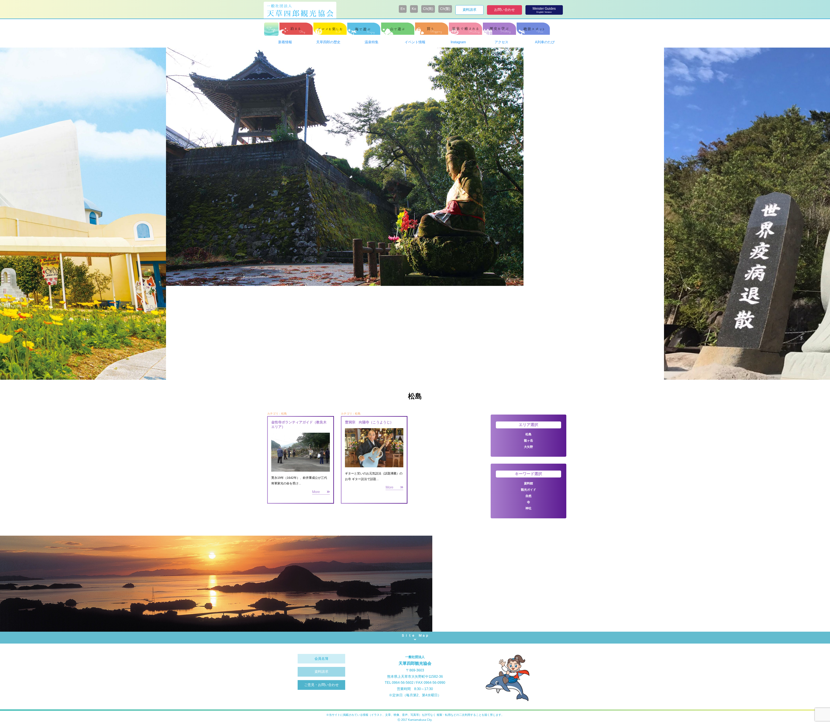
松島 (528, 434)
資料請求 (321, 671)
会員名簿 (321, 658)
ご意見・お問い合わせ (321, 685)
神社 (528, 508)
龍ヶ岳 (528, 440)
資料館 (528, 483)
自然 (528, 496)
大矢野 (528, 446)
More (319, 492)
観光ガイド (528, 489)
